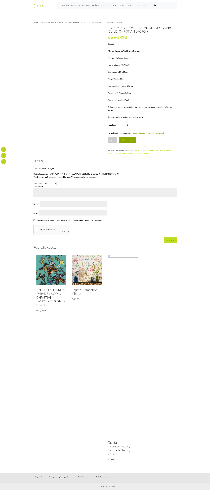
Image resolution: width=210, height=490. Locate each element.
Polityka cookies (83, 477)
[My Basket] (155, 5)
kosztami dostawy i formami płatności (148, 133)
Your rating (38, 183)
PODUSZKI (106, 5)
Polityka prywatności (103, 477)
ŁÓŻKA (95, 5)
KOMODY (75, 5)
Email (36, 213)
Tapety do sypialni (120, 153)
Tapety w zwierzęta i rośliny (138, 153)
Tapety (42, 22)
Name (36, 204)
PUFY (115, 5)
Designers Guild (153, 150)
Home (35, 22)
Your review (38, 186)
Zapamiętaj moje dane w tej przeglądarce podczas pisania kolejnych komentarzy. (68, 220)
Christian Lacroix (53, 22)
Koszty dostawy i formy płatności (60, 477)
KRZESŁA (86, 5)
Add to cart (128, 140)
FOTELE (65, 5)
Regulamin (38, 477)
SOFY (121, 5)
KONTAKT (140, 5)
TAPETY (130, 5)
